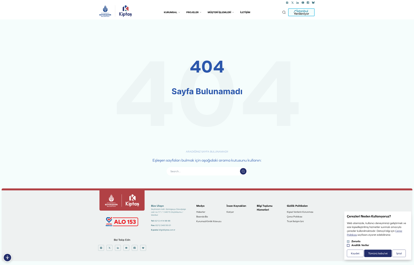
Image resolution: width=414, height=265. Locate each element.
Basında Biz (202, 216)
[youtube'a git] (303, 2)
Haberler (200, 212)
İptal (399, 253)
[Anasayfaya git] (105, 11)
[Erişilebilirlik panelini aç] (7, 257)
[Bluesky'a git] (313, 2)
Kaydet (355, 253)
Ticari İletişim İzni (295, 221)
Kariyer (230, 212)
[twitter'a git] (292, 2)
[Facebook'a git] (308, 2)
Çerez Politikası (294, 216)
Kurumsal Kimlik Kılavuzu (208, 221)
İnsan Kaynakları (236, 205)
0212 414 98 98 (162, 221)
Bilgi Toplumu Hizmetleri (264, 207)
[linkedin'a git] (297, 2)
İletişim (245, 12)
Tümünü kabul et (378, 253)
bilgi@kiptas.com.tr (167, 230)
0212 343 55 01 (163, 225)
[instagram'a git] (287, 2)
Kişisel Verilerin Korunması (300, 212)
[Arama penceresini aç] (284, 12)
